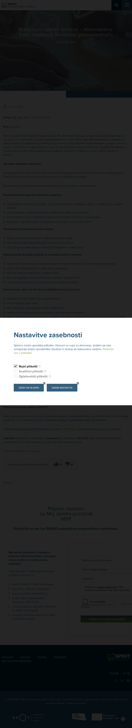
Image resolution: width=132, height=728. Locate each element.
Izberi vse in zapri (29, 387)
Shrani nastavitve (62, 387)
